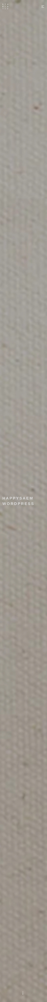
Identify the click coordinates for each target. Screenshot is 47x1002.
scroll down (23, 993)
